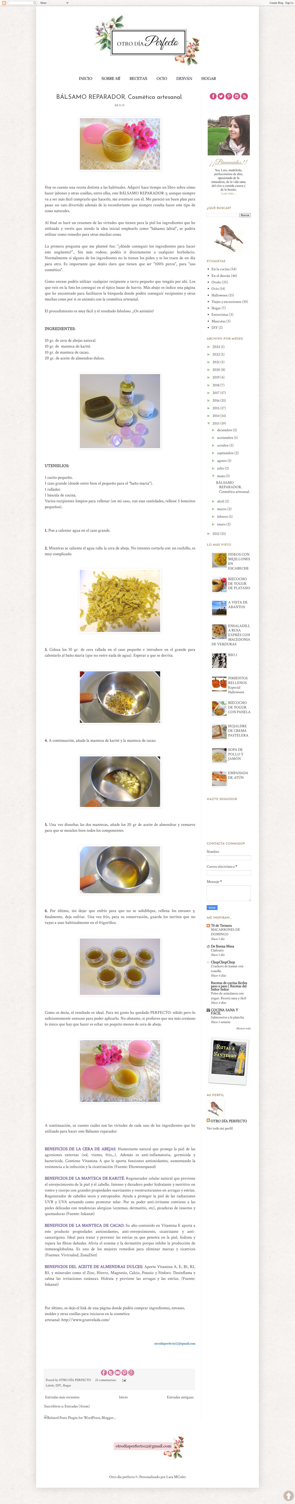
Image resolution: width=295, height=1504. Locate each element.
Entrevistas (220, 314)
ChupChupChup (223, 962)
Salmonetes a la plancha (227, 1017)
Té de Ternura (221, 925)
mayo (221, 476)
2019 (216, 377)
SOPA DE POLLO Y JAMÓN (235, 754)
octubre (223, 445)
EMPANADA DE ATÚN (238, 775)
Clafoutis (217, 950)
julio (221, 468)
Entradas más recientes (62, 1397)
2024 (217, 346)
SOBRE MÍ (111, 78)
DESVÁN (184, 78)
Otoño (216, 282)
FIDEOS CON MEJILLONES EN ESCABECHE (239, 561)
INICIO (85, 78)
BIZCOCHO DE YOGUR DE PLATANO (239, 584)
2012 (216, 533)
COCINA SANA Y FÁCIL (224, 1012)
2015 (216, 408)
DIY (58, 1385)
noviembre (225, 437)
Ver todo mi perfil (220, 1128)
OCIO (162, 78)
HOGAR (208, 78)
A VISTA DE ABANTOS (238, 605)
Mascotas (219, 321)
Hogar (67, 1385)
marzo (222, 509)
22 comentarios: (106, 1380)
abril (221, 501)
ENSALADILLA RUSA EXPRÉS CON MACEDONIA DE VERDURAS (231, 635)
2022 (217, 354)
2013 (216, 423)
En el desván (221, 275)
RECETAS (138, 78)
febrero (223, 516)
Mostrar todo (243, 1028)
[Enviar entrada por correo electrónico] (123, 1380)
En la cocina (221, 269)
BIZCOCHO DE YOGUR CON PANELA (239, 707)
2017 (216, 392)
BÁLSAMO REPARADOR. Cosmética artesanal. (119, 97)
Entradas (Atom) (77, 1406)
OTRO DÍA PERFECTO (229, 1121)
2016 (216, 400)
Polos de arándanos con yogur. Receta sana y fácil (228, 995)
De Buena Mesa (222, 946)
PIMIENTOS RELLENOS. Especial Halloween (238, 685)
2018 (216, 385)
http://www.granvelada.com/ (85, 1319)
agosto (222, 460)
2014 (216, 415)
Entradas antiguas (180, 1397)
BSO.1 (232, 654)
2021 (216, 362)
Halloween (220, 295)
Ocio (215, 288)
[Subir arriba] (288, 1497)
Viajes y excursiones (226, 301)
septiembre (225, 453)
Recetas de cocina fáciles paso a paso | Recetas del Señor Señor (229, 986)
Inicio (123, 1397)
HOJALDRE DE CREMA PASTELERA (238, 731)
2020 (217, 369)
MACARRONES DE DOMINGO (225, 932)
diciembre (225, 430)
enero (221, 524)
